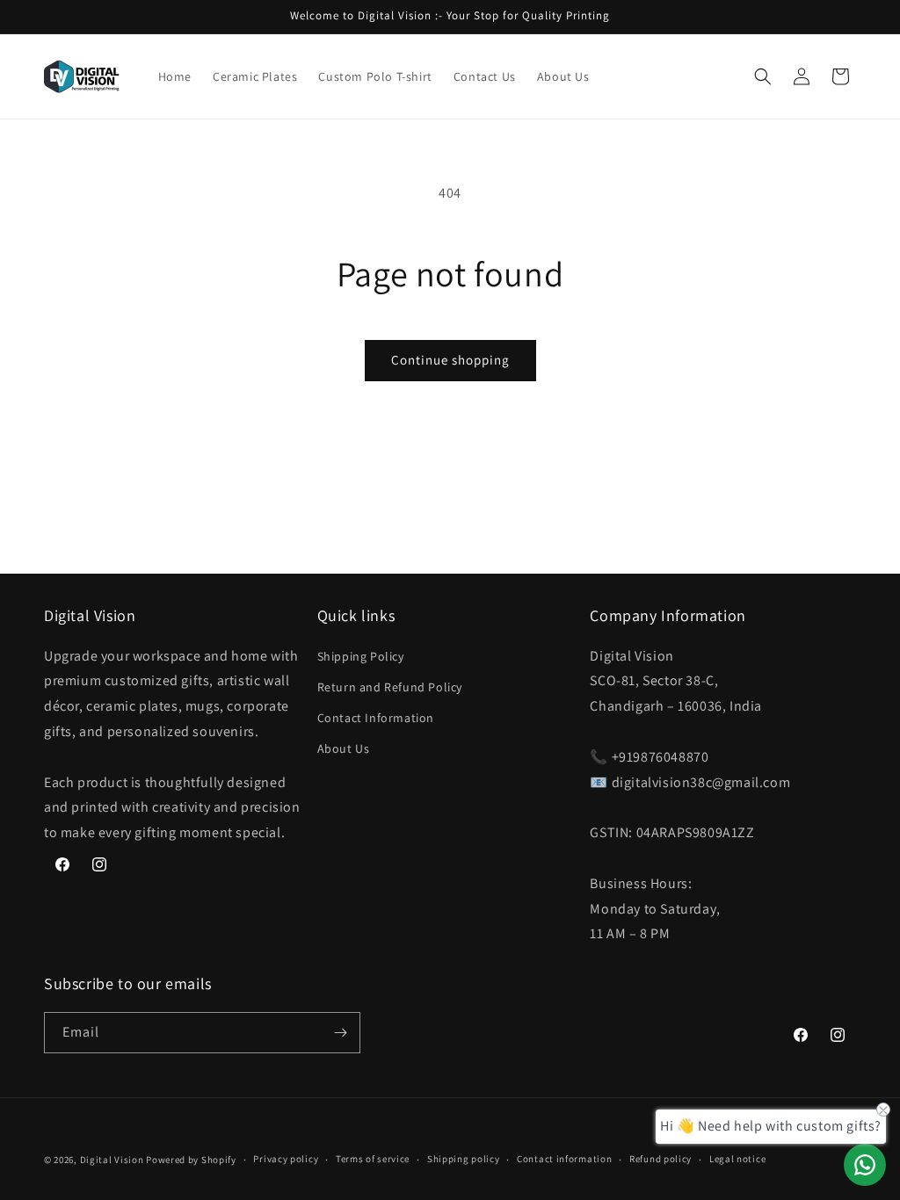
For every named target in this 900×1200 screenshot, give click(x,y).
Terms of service (373, 1159)
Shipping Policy (360, 656)
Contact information (564, 1159)
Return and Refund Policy (389, 687)
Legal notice (737, 1159)
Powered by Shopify (191, 1159)
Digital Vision (112, 1159)
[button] (763, 76)
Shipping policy (463, 1159)
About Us (343, 748)
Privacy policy (285, 1159)
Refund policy (660, 1159)
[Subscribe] (340, 1032)
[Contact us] (865, 1165)
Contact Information (375, 718)
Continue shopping (450, 359)
